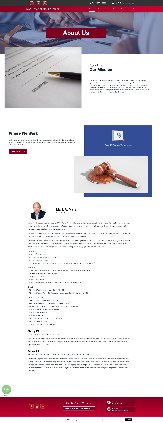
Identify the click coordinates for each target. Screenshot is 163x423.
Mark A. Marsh (32, 223)
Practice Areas (103, 9)
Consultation (125, 9)
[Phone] (109, 402)
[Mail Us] (109, 409)
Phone (114, 402)
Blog (134, 9)
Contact (116, 9)
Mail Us (115, 408)
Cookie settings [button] (117, 420)
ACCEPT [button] (128, 420)
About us (92, 9)
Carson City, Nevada (68, 223)
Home (84, 9)
